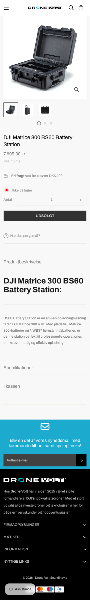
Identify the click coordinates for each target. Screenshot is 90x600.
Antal (8, 200)
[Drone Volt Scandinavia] (45, 8)
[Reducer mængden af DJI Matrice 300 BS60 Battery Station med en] (22, 200)
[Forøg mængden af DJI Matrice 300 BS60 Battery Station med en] (80, 200)
